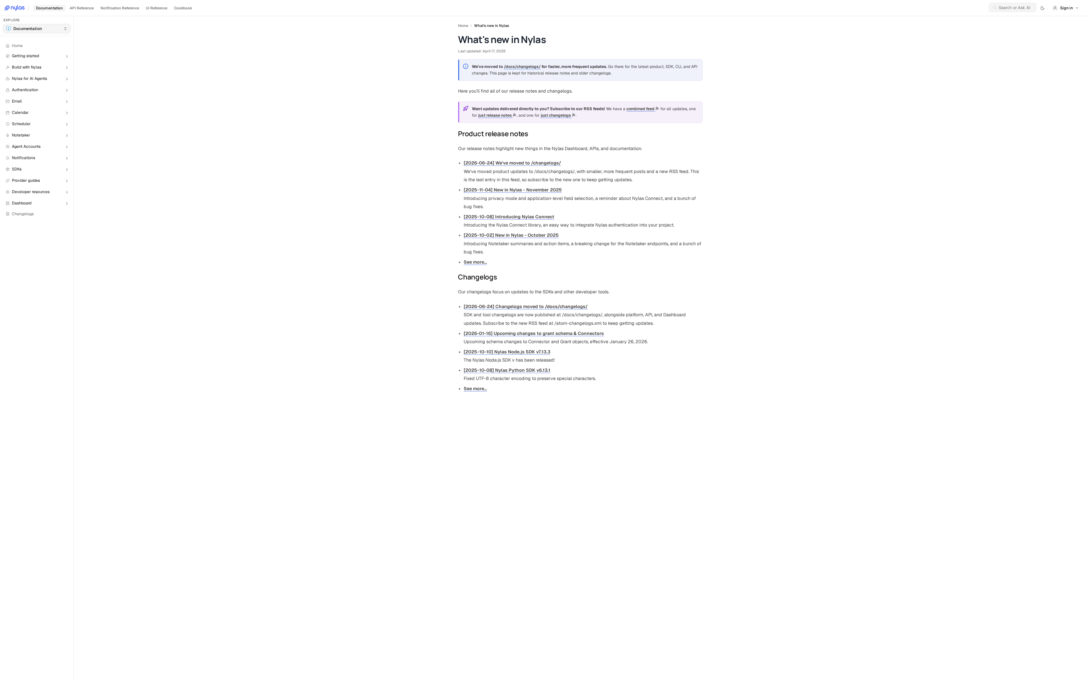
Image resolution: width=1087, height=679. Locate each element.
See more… (475, 262)
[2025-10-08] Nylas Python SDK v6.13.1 (507, 370)
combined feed (640, 108)
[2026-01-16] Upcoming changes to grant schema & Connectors (534, 333)
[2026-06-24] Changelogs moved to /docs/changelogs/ (526, 306)
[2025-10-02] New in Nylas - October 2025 (511, 235)
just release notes (495, 115)
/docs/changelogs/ (522, 66)
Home (463, 25)
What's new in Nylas (491, 25)
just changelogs (556, 115)
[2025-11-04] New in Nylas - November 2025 (513, 190)
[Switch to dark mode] (1042, 7)
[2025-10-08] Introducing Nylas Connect (509, 217)
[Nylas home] (15, 8)
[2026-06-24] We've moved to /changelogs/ (512, 163)
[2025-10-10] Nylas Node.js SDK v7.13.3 (507, 352)
